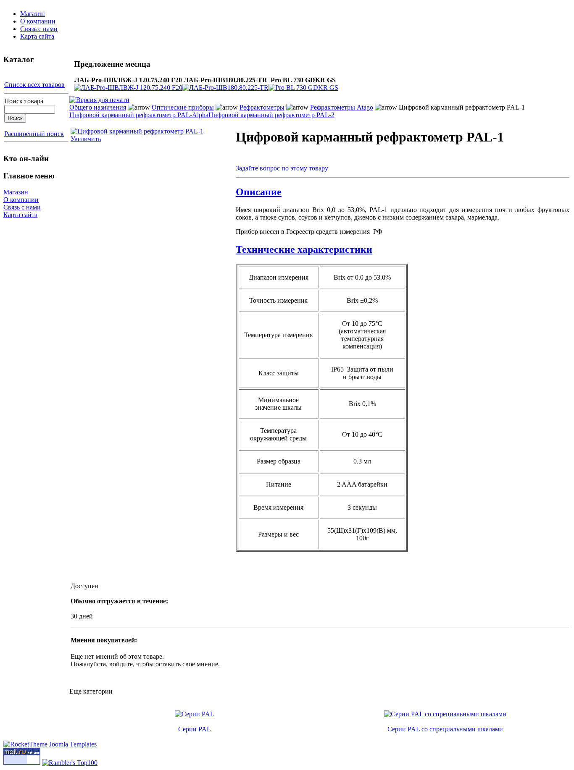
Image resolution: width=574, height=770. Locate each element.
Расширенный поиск (34, 133)
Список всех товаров (34, 84)
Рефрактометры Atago (341, 107)
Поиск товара (23, 101)
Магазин (32, 13)
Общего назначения (97, 107)
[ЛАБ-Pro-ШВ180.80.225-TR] (225, 87)
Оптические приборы (183, 107)
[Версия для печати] (99, 97)
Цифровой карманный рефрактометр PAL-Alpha (138, 114)
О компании (37, 21)
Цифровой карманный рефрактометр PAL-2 (271, 114)
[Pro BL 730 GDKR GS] (303, 87)
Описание (259, 191)
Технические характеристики (304, 249)
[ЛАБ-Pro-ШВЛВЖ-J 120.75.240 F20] (128, 87)
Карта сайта (37, 36)
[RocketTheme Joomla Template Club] (50, 744)
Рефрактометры (262, 107)
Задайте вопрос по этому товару (282, 168)
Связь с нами (39, 28)
